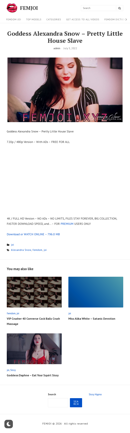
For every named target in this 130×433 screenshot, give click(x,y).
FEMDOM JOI (13, 19)
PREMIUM (67, 224)
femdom (37, 250)
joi (12, 244)
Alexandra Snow (21, 250)
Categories (53, 19)
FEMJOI (29, 8)
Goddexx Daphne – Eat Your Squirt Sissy (33, 375)
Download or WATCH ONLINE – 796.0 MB (33, 234)
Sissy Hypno (95, 394)
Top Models (33, 19)
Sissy (13, 370)
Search (52, 394)
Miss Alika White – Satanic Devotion (91, 319)
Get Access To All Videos (82, 19)
